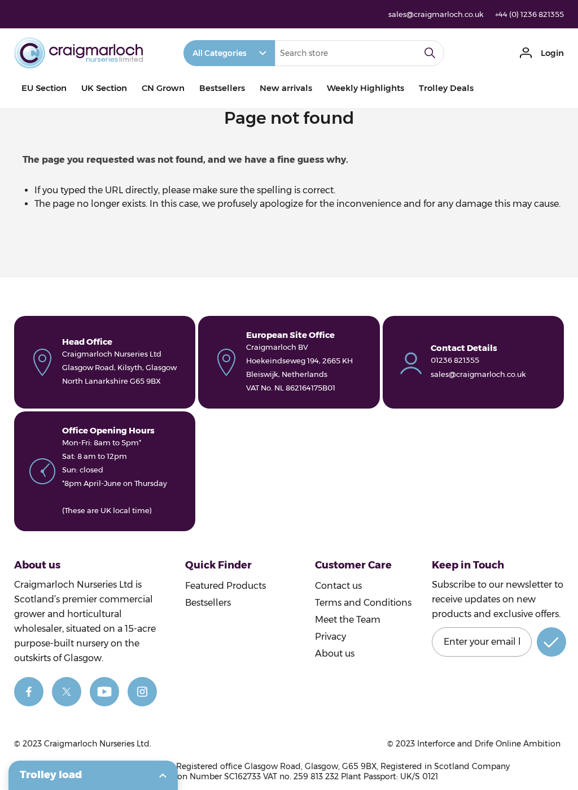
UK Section (104, 88)
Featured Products (225, 585)
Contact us (338, 585)
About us (334, 653)
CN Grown (163, 88)
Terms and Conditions (363, 602)
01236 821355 (455, 359)
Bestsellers (222, 88)
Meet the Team (347, 619)
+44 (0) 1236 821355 (529, 14)
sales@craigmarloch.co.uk (436, 14)
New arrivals (286, 88)
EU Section (44, 88)
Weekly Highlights (365, 88)
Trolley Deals (446, 88)
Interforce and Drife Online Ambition (489, 744)
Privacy (330, 636)
